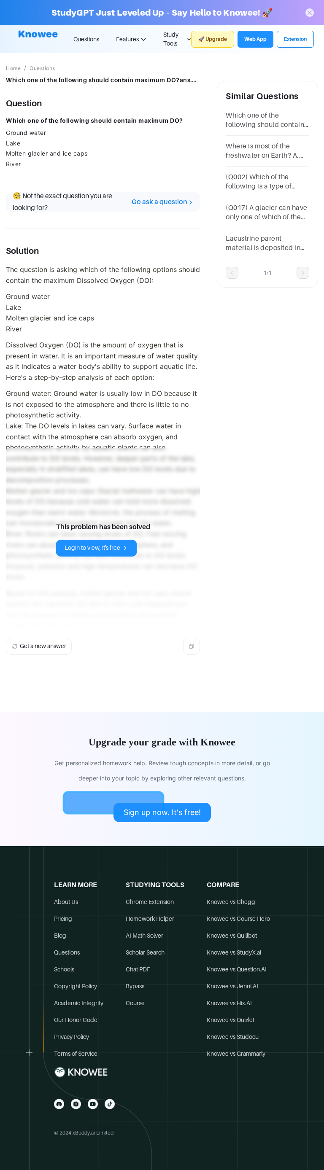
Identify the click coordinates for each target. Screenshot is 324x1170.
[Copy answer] (191, 646)
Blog (60, 935)
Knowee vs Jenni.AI (232, 986)
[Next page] (303, 273)
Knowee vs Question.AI (237, 969)
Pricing (63, 918)
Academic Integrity (78, 1003)
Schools (64, 969)
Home (13, 68)
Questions (86, 39)
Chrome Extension (150, 901)
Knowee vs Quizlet (230, 1020)
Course (135, 1003)
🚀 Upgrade (212, 39)
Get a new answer (43, 646)
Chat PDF (138, 969)
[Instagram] (76, 1104)
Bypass (135, 986)
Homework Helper (150, 918)
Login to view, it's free (92, 547)
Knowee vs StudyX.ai (234, 952)
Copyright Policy (75, 986)
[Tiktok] (110, 1104)
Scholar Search (145, 952)
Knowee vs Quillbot (232, 935)
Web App (255, 39)
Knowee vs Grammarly (236, 1053)
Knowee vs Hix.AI (229, 1003)
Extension (295, 39)
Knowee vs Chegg (231, 901)
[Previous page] (232, 273)
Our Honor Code (75, 1020)
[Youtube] (93, 1104)
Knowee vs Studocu (233, 1036)
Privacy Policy (71, 1036)
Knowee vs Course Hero (238, 918)
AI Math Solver (144, 935)
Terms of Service (75, 1053)
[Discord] (59, 1104)
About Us (66, 901)
